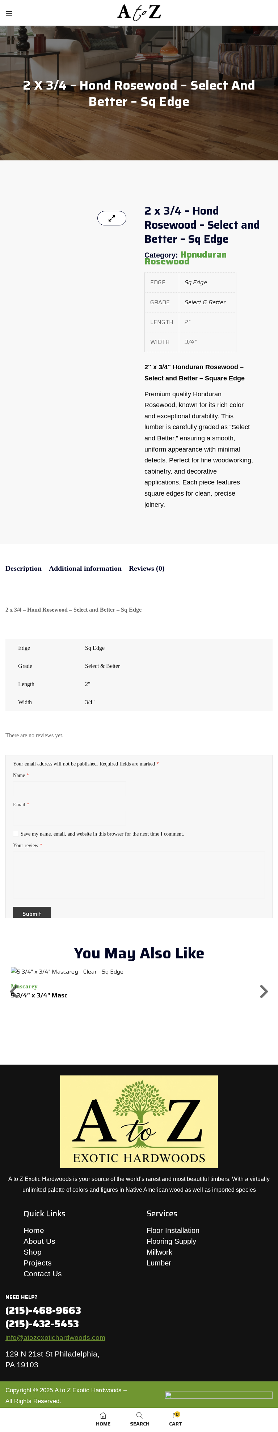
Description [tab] (23, 568)
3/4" (90, 702)
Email (21, 804)
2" (87, 684)
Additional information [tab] (85, 568)
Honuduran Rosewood (185, 257)
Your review (27, 845)
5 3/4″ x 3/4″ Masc (39, 995)
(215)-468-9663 (43, 1310)
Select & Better (205, 302)
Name (21, 775)
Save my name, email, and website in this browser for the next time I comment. (102, 834)
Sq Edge (196, 282)
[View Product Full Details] (67, 971)
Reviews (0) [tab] (147, 568)
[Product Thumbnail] (111, 218)
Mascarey (24, 986)
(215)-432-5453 (42, 1324)
